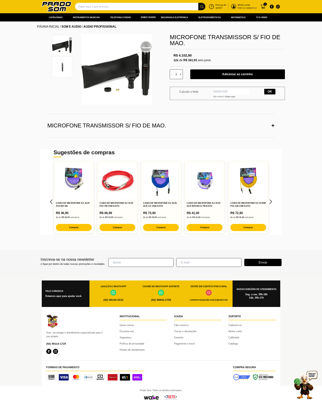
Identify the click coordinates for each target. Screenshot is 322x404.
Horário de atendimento (132, 349)
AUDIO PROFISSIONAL (99, 26)
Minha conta (235, 331)
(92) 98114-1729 (56, 343)
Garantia (178, 337)
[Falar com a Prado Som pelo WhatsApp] (306, 385)
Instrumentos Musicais (86, 17)
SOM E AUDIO (71, 26)
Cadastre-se (235, 325)
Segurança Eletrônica (174, 17)
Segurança (125, 337)
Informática (238, 17)
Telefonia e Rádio (120, 17)
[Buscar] (201, 6)
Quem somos (127, 325)
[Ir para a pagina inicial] (56, 6)
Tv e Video (261, 17)
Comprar (74, 227)
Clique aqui (230, 97)
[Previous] (51, 201)
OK (270, 91)
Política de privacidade (132, 343)
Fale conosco (181, 325)
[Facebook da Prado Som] (271, 6)
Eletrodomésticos (209, 17)
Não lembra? (224, 97)
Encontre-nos (127, 331)
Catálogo (233, 343)
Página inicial (48, 26)
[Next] (270, 201)
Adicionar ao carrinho (237, 74)
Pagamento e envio (184, 343)
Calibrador (233, 337)
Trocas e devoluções (185, 331)
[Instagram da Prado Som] (277, 6)
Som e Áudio (148, 17)
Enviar (263, 262)
